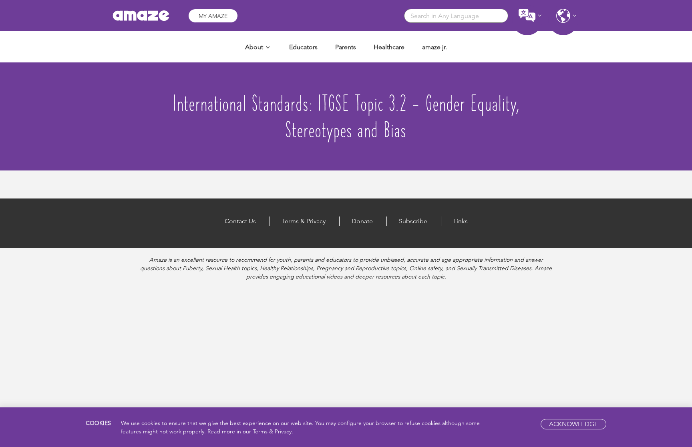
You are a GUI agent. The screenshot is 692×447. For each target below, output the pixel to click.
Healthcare (389, 47)
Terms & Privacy (304, 221)
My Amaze (213, 16)
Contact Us (240, 221)
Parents (345, 47)
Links (460, 221)
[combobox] (456, 16)
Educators (303, 47)
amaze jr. (434, 47)
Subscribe (413, 221)
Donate (362, 221)
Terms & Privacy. (273, 431)
